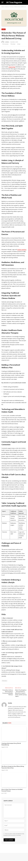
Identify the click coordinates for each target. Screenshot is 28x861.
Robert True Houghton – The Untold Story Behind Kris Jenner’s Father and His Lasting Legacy (21, 693)
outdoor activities (21, 249)
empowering (12, 67)
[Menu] (2, 2)
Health (3, 29)
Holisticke (4, 680)
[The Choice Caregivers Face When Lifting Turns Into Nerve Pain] (14, 757)
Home (2, 6)
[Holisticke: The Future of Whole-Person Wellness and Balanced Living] (14, 18)
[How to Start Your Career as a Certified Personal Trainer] (14, 780)
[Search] (26, 2)
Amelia (7, 42)
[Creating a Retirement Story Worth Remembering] (14, 734)
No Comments (5, 44)
